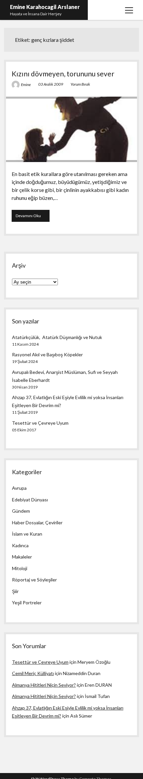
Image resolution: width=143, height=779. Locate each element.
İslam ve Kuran (27, 534)
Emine (26, 84)
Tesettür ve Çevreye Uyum (40, 423)
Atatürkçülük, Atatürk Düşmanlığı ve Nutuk (57, 337)
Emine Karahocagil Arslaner (45, 7)
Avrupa (19, 488)
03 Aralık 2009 (50, 84)
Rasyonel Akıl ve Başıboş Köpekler (47, 354)
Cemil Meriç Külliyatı (33, 673)
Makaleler (22, 557)
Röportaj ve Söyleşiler (34, 579)
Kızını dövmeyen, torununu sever (63, 73)
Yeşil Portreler (27, 602)
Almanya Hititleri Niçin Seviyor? (44, 685)
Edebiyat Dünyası (30, 499)
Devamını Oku (33, 217)
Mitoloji (19, 568)
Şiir (15, 591)
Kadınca (20, 545)
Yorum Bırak (80, 84)
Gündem (21, 511)
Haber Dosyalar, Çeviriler (37, 522)
